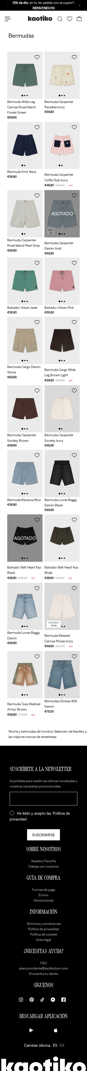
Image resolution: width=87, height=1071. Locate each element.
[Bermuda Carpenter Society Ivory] (62, 409)
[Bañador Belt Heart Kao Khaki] (62, 538)
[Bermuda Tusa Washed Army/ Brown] (25, 674)
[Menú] (8, 19)
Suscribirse (43, 835)
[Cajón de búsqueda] (60, 19)
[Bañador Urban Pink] (62, 281)
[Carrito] (79, 19)
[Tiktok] (42, 999)
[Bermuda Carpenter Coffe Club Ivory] (62, 145)
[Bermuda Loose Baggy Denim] (25, 606)
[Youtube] (53, 999)
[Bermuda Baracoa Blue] (25, 473)
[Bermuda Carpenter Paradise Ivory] (62, 75)
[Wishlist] (69, 19)
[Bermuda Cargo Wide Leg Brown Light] (62, 340)
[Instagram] (21, 999)
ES (55, 1045)
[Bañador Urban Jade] (25, 281)
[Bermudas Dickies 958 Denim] (62, 674)
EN (61, 1045)
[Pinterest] (31, 999)
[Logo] (40, 19)
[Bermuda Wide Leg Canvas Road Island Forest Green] (25, 75)
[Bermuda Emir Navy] (25, 145)
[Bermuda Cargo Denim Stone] (25, 340)
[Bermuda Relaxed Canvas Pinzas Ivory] (62, 606)
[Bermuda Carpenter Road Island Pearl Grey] (25, 213)
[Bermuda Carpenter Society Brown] (25, 409)
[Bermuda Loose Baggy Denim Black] (62, 473)
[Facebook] (63, 999)
